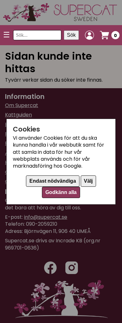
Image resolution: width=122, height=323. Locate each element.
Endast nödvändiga (52, 181)
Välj (88, 181)
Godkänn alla (61, 192)
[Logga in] (89, 35)
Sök (71, 35)
